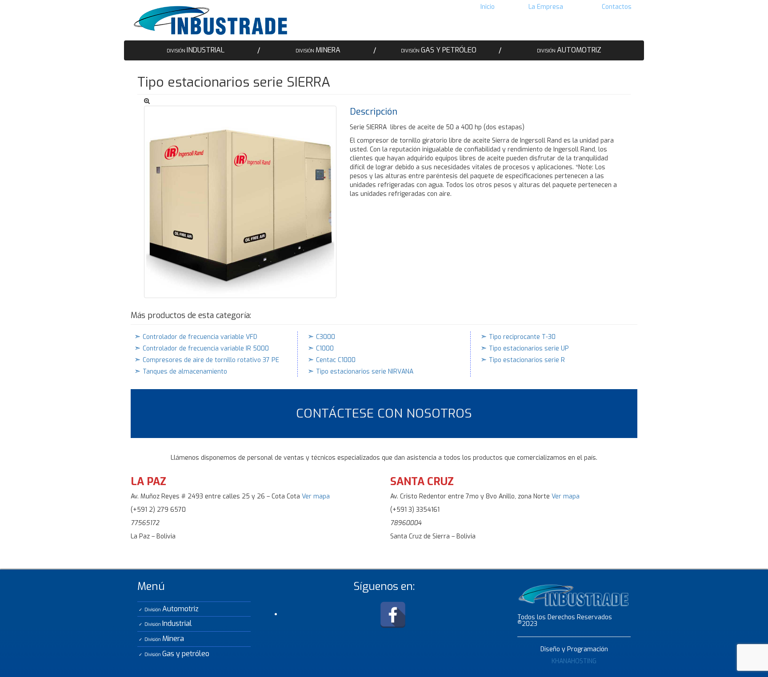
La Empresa (545, 7)
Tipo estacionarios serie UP (529, 348)
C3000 (325, 337)
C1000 (325, 348)
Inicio (487, 7)
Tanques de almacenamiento (185, 371)
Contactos (617, 7)
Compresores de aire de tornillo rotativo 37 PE (211, 360)
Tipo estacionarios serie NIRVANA (364, 371)
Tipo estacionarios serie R (527, 360)
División (195, 50)
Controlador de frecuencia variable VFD (200, 337)
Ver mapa (316, 496)
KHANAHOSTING (574, 661)
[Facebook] (393, 614)
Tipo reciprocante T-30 (522, 337)
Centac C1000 (336, 360)
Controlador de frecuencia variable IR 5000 (206, 348)
